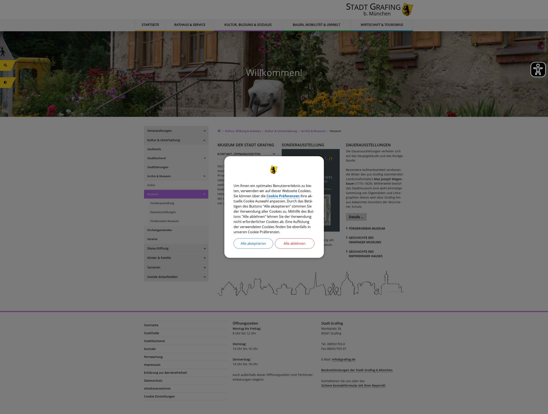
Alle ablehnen (294, 243)
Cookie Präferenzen (283, 196)
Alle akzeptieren (253, 243)
